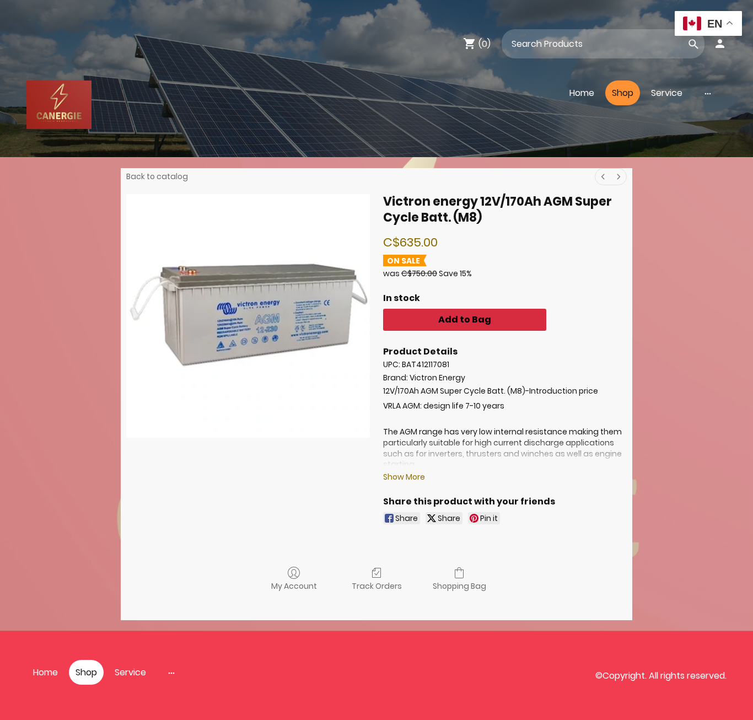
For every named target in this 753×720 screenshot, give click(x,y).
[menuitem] (603, 177)
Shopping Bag (459, 586)
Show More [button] (404, 476)
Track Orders (377, 586)
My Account (294, 586)
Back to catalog (157, 176)
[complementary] (708, 24)
